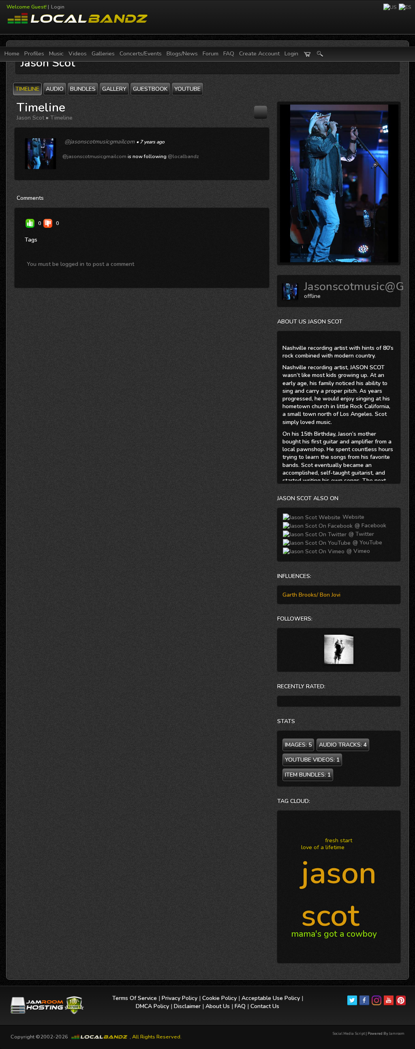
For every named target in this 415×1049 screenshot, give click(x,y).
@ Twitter (360, 534)
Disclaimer (187, 1006)
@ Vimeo (357, 551)
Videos (77, 54)
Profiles (34, 54)
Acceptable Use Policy (271, 998)
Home (11, 54)
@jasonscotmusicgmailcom (99, 142)
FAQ (228, 54)
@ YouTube (366, 542)
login (291, 54)
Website (352, 517)
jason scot (338, 894)
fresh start (338, 840)
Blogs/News (182, 54)
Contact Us (264, 1006)
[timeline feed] (260, 112)
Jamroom (396, 1033)
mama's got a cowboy (334, 934)
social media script (348, 1033)
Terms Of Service (134, 998)
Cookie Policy (219, 998)
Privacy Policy (179, 998)
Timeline (61, 118)
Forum (210, 54)
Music (56, 54)
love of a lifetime (322, 847)
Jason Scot (30, 118)
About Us (217, 1006)
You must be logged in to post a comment (80, 264)
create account (259, 54)
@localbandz (183, 156)
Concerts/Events (141, 54)
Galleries (103, 54)
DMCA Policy (152, 1006)
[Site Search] (320, 54)
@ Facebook (369, 525)
